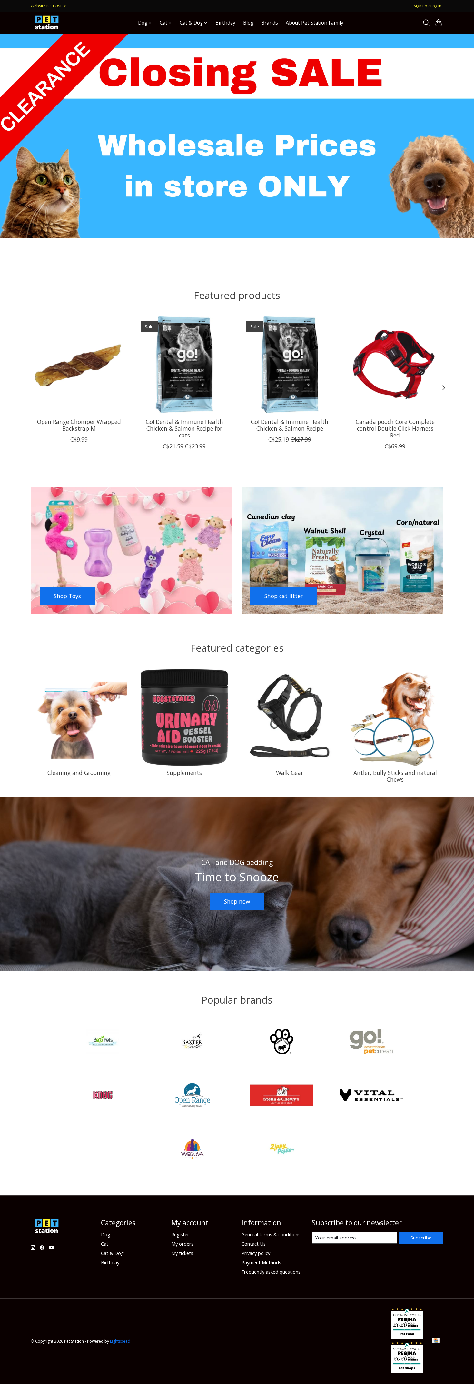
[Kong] (103, 1096)
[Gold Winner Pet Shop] (407, 1371)
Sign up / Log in (427, 6)
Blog (248, 22)
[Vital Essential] (371, 1096)
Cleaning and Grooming (79, 773)
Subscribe (420, 1237)
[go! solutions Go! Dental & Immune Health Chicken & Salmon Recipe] (290, 364)
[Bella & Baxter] (192, 1042)
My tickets (182, 1253)
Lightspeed (120, 1341)
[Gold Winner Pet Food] (407, 1337)
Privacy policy (256, 1253)
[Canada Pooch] (282, 1042)
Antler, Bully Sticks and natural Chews (395, 776)
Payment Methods (261, 1262)
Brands (269, 22)
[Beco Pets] (103, 1042)
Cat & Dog (112, 1253)
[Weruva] (192, 1149)
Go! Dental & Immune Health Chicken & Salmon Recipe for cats (184, 428)
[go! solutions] (371, 1042)
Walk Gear (289, 773)
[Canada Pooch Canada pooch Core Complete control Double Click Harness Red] (395, 364)
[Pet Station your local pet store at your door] (47, 23)
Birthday (225, 22)
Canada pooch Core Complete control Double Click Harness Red (395, 428)
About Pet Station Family (314, 22)
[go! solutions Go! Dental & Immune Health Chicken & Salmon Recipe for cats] (184, 364)
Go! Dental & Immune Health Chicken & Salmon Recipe (289, 425)
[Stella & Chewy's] (282, 1096)
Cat (104, 1243)
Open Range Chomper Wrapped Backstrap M (79, 425)
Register (180, 1234)
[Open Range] (192, 1096)
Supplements (184, 773)
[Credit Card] (436, 1341)
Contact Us (254, 1243)
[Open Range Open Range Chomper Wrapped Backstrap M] (79, 364)
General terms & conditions (271, 1234)
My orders (182, 1243)
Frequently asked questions (271, 1272)
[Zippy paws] (282, 1149)
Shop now (237, 901)
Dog (105, 1234)
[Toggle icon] (426, 23)
